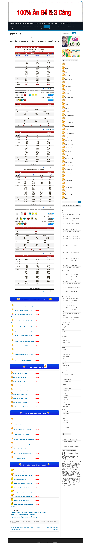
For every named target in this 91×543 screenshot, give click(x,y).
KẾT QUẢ (47, 26)
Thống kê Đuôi (68, 155)
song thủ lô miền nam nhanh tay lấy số (22, 444)
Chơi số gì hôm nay (27, 26)
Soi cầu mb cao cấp (40, 23)
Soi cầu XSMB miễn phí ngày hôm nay (71, 483)
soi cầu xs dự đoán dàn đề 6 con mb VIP (71, 234)
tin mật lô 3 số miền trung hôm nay (22, 500)
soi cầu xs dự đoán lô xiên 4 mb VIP (70, 265)
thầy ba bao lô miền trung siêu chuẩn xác (23, 483)
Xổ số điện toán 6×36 (67, 370)
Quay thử (56, 29)
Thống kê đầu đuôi (69, 137)
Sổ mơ (63, 29)
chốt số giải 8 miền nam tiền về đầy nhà (22, 429)
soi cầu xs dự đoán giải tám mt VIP (70, 279)
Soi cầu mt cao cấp (65, 23)
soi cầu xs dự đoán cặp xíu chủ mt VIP (70, 274)
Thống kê (42, 29)
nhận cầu (37, 306)
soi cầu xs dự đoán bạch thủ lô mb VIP (71, 227)
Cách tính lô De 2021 (65, 456)
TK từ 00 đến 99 (68, 169)
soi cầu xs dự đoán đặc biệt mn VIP (70, 302)
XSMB (52, 26)
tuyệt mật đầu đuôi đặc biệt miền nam (22, 453)
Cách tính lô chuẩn (76, 454)
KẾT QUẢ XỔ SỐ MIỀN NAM (46, 521)
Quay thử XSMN (68, 187)
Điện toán (28, 29)
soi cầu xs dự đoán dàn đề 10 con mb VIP (71, 238)
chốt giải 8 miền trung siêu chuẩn (21, 479)
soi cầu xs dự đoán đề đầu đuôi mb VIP (71, 258)
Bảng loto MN (66, 413)
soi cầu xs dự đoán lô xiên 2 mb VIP (70, 260)
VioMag (38, 542)
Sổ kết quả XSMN (69, 83)
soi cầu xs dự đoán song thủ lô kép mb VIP (70, 439)
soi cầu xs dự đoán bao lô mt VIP (69, 272)
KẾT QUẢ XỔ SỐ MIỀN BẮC (34, 521)
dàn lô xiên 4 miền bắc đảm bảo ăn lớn (21, 390)
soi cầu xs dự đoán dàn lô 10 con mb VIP (71, 240)
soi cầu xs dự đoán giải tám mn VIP (70, 305)
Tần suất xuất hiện (69, 165)
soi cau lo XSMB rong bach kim (71, 479)
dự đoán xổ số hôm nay (75, 468)
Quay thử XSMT (68, 191)
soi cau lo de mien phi (68, 474)
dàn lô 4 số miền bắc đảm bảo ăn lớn (23, 360)
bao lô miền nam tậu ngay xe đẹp (21, 434)
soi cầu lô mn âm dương (68, 481)
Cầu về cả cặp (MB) (69, 129)
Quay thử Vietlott (69, 194)
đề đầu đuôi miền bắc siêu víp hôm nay (21, 406)
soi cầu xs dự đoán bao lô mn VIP (70, 300)
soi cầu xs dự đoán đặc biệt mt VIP (70, 276)
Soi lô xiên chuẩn (69, 485)
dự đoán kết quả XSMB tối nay (69, 463)
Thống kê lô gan (68, 140)
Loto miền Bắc (68, 173)
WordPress (55, 542)
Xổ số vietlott (68, 90)
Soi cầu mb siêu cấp (53, 23)
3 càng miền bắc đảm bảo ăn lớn (20, 394)
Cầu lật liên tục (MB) (69, 126)
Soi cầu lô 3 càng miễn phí (76, 480)
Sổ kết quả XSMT (68, 86)
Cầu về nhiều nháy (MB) (70, 133)
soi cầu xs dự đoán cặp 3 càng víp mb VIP (71, 229)
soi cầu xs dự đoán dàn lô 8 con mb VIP (71, 256)
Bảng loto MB (66, 415)
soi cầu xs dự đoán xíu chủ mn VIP (70, 319)
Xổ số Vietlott (65, 358)
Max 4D (66, 104)
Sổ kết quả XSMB (68, 79)
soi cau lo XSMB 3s (69, 475)
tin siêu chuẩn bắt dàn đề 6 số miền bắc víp (24, 345)
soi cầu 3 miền (68, 480)
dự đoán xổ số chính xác (76, 467)
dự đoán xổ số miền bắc (70, 470)
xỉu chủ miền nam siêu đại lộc (20, 420)
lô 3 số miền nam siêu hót (19, 458)
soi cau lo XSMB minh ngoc (72, 478)
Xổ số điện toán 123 (69, 115)
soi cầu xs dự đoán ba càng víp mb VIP (71, 218)
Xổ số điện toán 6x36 (69, 111)
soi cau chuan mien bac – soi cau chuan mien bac (22, 23)
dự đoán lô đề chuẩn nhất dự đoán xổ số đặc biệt (71, 464)
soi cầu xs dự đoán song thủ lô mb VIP (71, 267)
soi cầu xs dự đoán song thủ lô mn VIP (71, 317)
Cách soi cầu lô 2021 (69, 454)
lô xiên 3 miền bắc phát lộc (19, 386)
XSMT (62, 26)
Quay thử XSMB (68, 183)
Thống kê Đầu (68, 151)
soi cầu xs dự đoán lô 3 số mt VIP (70, 281)
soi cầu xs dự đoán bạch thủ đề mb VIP (71, 220)
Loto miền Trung (69, 180)
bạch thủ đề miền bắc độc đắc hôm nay (23, 331)
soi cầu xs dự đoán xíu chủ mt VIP (70, 291)
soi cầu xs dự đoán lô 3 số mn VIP (70, 307)
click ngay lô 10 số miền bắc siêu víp (21, 402)
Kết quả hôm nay (70, 26)
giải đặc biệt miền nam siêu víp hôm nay (23, 424)
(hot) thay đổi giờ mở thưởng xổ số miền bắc (23, 514)
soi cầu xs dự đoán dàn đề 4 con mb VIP (71, 231)
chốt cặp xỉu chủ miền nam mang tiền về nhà (24, 439)
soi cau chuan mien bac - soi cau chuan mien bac (21, 37)
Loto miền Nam (68, 176)
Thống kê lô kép (68, 147)
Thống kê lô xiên (69, 144)
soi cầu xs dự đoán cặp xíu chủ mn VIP (71, 298)
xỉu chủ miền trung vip (19, 471)
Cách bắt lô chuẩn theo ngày (70, 454)
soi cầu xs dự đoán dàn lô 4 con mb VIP (71, 243)
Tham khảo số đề (38, 26)
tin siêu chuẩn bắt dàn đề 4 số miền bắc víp (24, 341)
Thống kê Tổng (68, 162)
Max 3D (66, 101)
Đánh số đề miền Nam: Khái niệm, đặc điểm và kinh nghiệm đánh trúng (29, 512)
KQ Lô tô (49, 29)
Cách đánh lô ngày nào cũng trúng (70, 456)
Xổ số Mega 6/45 (68, 93)
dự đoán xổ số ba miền (75, 466)
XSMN (57, 26)
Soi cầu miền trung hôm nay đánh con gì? (22, 516)
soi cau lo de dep (67, 473)
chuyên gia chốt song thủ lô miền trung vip (23, 492)
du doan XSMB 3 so (71, 462)
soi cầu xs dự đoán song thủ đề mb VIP (71, 250)
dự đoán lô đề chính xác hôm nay (70, 466)
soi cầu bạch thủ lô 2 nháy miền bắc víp (23, 310)
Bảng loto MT (66, 411)
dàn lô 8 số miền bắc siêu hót (19, 377)
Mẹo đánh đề (75, 471)
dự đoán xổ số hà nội (66, 468)
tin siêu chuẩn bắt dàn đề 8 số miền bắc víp (24, 350)
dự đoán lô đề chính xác (71, 465)
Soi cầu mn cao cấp (15, 26)
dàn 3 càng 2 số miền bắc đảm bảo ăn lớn (22, 398)
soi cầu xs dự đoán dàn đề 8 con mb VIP (71, 236)
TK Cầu (35, 29)
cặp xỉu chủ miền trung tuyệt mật (21, 487)
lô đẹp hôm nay (68, 471)
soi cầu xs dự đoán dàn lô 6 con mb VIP (71, 245)
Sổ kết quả (12, 29)
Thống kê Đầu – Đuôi (69, 158)
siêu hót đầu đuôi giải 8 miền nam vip (22, 448)
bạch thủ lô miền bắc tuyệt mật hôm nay (24, 306)
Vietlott (20, 29)
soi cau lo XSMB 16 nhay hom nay (70, 476)
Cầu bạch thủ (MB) (69, 122)
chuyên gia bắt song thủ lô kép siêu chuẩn (24, 326)
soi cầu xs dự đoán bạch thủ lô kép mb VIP (70, 446)
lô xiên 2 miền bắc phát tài (19, 381)
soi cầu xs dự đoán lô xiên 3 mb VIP (70, 263)
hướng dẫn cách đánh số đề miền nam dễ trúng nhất (25, 517)
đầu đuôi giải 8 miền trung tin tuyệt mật (23, 496)
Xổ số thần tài (68, 119)
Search (74, 33)
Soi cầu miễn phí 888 (73, 482)
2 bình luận (41, 37)
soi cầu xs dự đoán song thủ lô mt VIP (70, 293)
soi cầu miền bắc (66, 482)
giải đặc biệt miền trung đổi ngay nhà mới (23, 475)
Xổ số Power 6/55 (69, 97)
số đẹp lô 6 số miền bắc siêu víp (20, 373)
